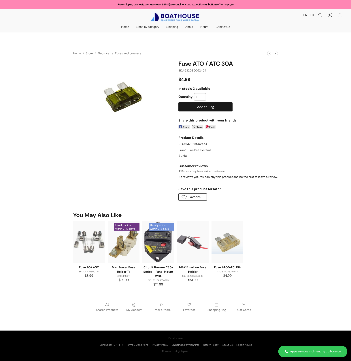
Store (89, 53)
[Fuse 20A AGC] (89, 242)
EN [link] (115, 345)
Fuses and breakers (128, 53)
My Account (134, 310)
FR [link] (120, 345)
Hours (204, 26)
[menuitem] (270, 53)
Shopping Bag (216, 310)
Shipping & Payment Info (185, 345)
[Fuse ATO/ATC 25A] (227, 242)
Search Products (107, 310)
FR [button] (312, 15)
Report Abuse (244, 345)
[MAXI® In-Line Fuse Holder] (193, 242)
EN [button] (305, 15)
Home (125, 26)
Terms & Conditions (137, 345)
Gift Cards (244, 310)
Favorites (189, 310)
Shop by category (147, 26)
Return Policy (210, 345)
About (189, 26)
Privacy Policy (160, 345)
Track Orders (162, 310)
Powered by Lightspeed (175, 351)
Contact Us (223, 26)
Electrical (104, 53)
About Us (227, 345)
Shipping (172, 26)
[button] (312, 351)
